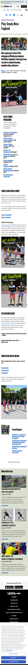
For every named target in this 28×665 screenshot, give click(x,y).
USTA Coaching (5, 225)
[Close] (26, 624)
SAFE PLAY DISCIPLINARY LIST (14, 612)
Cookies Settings (13, 653)
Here (3, 70)
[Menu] (2, 6)
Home (4, 9)
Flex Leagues (8, 160)
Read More (5, 505)
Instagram (5, 370)
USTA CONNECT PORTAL (14, 609)
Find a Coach (6, 217)
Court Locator (6, 214)
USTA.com (14, 325)
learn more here (6, 323)
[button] (26, 2)
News (8, 9)
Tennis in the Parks (10, 132)
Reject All (13, 657)
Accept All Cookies (13, 661)
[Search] (26, 9)
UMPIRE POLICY (14, 618)
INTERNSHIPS (14, 600)
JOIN (18, 6)
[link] (6, 15)
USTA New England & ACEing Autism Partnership (19, 442)
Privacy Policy (9, 650)
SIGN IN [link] (24, 6)
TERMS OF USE (14, 606)
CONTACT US (14, 603)
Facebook (5, 367)
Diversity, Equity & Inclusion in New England (19, 436)
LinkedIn (4, 372)
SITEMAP (14, 615)
